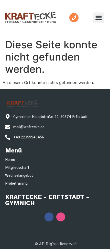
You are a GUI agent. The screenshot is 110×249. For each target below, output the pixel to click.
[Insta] (60, 216)
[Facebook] (49, 216)
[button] (98, 18)
